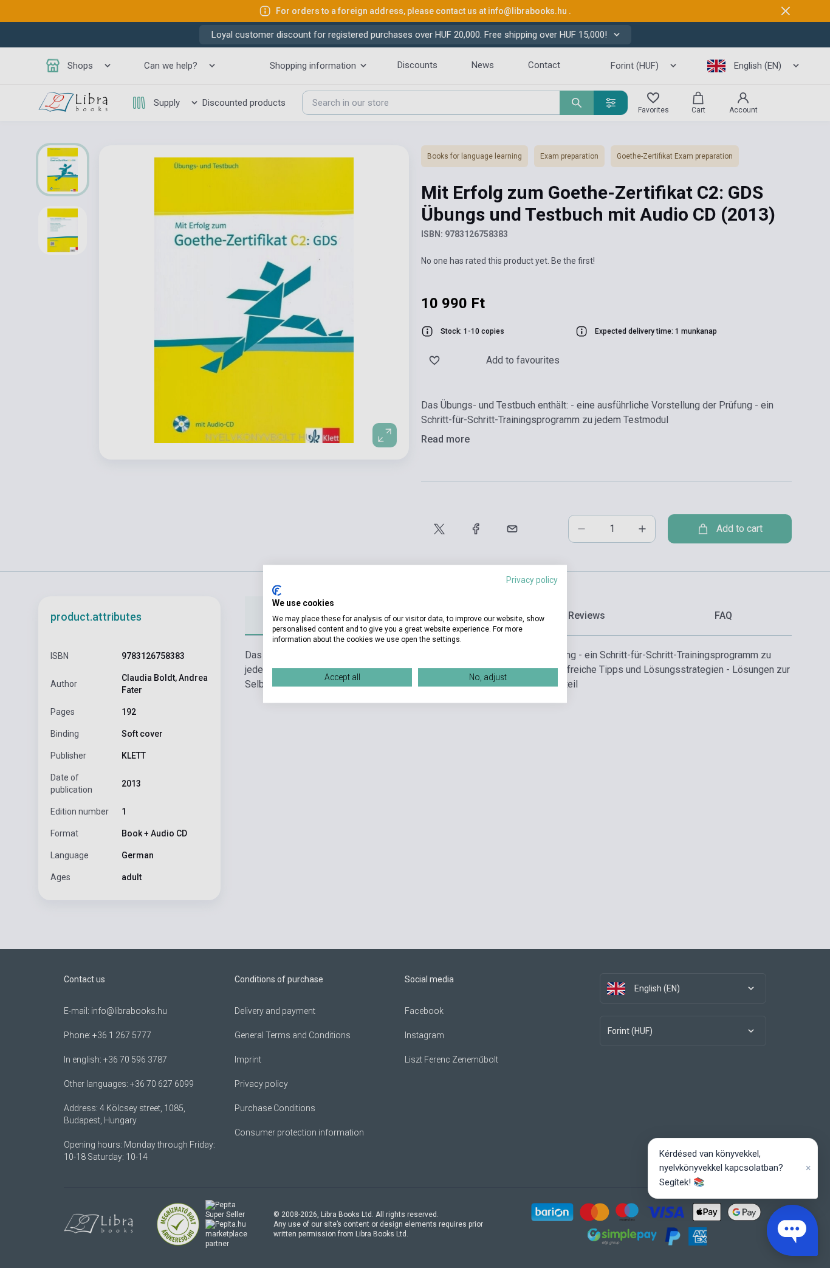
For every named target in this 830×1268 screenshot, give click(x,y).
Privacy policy (532, 580)
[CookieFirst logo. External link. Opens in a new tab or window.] (276, 590)
